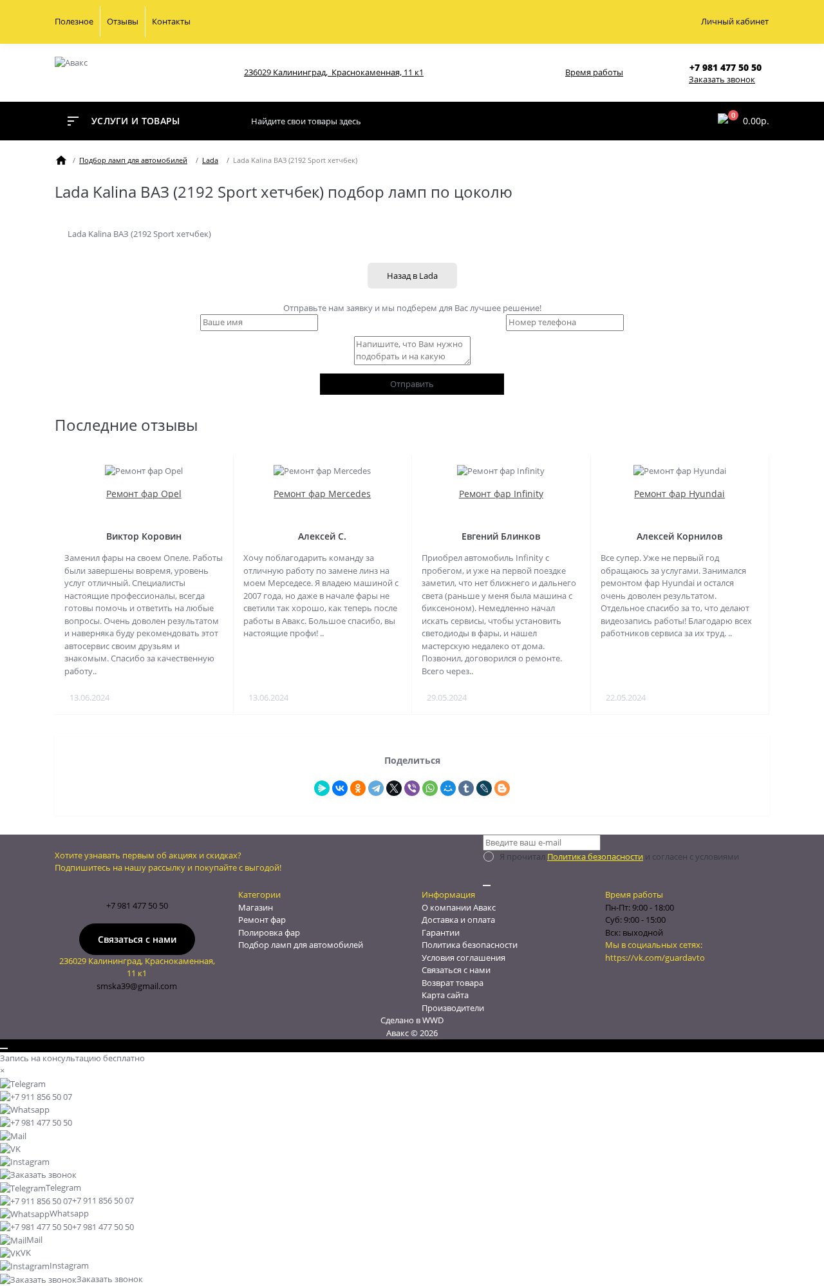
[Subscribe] (487, 885)
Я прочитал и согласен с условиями (619, 856)
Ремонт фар (262, 919)
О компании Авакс (459, 907)
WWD (433, 1020)
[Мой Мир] (448, 788)
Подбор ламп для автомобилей (133, 160)
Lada (210, 160)
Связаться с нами (137, 939)
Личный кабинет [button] (735, 21)
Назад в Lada (412, 275)
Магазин (255, 907)
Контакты (171, 21)
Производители (453, 1008)
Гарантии (441, 932)
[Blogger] (502, 788)
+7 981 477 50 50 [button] (137, 905)
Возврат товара (452, 982)
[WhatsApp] (430, 788)
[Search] (694, 121)
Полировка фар (269, 932)
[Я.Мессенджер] (322, 788)
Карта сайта (445, 995)
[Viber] (412, 788)
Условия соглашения (463, 957)
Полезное (74, 21)
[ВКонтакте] (340, 788)
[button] (729, 67)
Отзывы (122, 21)
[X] (394, 788)
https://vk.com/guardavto (655, 957)
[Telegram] (376, 788)
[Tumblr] (466, 788)
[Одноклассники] (358, 788)
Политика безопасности (595, 856)
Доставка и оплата (458, 919)
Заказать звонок (722, 79)
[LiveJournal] (484, 788)
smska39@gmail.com (137, 986)
